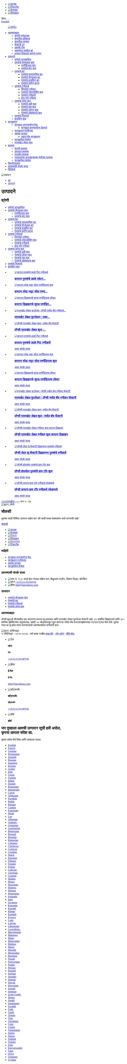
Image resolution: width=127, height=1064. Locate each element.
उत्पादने (11, 56)
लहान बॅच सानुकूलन (30, 136)
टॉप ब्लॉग (59, 633)
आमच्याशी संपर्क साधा (18, 166)
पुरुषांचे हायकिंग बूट (30, 80)
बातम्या (11, 145)
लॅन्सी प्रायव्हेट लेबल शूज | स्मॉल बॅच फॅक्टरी (39, 416)
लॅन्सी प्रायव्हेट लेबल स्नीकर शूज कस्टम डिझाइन (41, 434)
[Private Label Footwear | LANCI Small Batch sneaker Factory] (42, 391)
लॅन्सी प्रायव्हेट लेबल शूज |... (30, 329)
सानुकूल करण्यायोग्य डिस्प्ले (34, 127)
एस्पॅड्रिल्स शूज (28, 65)
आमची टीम (20, 47)
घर (9, 180)
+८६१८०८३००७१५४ (25, 582)
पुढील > (13, 501)
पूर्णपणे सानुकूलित (23, 59)
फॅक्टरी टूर (19, 44)
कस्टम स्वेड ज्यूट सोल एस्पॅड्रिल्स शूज (36, 361)
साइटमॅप (49, 633)
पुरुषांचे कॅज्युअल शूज (24, 62)
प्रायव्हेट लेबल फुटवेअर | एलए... (32, 317)
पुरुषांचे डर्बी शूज (28, 104)
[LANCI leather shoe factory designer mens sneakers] (38, 446)
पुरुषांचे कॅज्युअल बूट (30, 77)
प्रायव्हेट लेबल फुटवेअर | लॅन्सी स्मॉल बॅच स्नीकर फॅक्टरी (45, 397)
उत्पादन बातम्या (22, 151)
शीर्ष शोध (70, 633)
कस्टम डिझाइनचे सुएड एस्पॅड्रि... (33, 304)
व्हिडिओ (11, 169)
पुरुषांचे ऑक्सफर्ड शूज (31, 112)
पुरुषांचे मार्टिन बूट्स (30, 83)
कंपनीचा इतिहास (22, 38)
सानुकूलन (12, 121)
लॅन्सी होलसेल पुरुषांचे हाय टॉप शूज (33, 471)
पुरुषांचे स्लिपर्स (22, 115)
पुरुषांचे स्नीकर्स (22, 86)
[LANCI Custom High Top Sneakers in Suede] (34, 483)
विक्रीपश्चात (14, 163)
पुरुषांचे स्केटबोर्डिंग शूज (32, 92)
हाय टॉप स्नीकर (28, 98)
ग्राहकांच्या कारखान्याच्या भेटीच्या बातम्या (34, 157)
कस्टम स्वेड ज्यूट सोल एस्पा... (31, 291)
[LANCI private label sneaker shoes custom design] (39, 428)
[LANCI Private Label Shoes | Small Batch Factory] (37, 409)
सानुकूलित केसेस (23, 139)
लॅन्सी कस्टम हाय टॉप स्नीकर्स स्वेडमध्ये (36, 489)
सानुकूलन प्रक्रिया (24, 130)
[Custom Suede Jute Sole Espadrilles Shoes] (34, 354)
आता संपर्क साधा (22, 348)
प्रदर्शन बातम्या (22, 154)
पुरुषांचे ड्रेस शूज (23, 101)
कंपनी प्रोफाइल (22, 35)
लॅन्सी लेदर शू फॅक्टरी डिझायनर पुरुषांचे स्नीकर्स (40, 452)
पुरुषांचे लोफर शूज (29, 109)
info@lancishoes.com (27, 585)
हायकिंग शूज (20, 118)
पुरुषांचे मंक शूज (28, 107)
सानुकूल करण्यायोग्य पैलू (26, 124)
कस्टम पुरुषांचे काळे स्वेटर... (30, 278)
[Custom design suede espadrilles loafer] (35, 372)
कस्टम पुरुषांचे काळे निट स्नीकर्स (33, 342)
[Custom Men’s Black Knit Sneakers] (31, 336)
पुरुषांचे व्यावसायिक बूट (32, 74)
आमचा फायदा (21, 133)
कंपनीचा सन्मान (22, 41)
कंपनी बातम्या (21, 148)
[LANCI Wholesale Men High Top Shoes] (32, 464)
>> (18, 501)
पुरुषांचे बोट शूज (28, 68)
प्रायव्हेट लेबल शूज (23, 142)
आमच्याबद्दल (13, 32)
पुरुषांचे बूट (20, 71)
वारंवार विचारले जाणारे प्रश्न (28, 53)
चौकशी (4, 524)
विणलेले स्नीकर (28, 89)
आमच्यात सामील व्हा (24, 50)
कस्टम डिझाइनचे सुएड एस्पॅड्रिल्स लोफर (37, 379)
